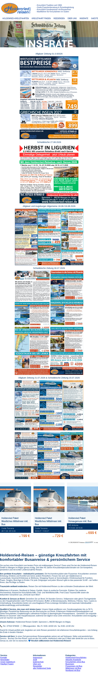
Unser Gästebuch (7, 662)
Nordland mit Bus (72, 670)
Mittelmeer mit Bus (73, 668)
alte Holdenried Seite (42, 668)
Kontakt (3, 658)
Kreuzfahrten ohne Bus (75, 662)
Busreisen (69, 664)
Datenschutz (38, 662)
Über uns (37, 664)
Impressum (37, 658)
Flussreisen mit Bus (73, 666)
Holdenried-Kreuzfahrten (75, 658)
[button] (95, 511)
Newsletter (4, 660)
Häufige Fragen (7, 664)
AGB (35, 660)
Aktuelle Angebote (73, 660)
